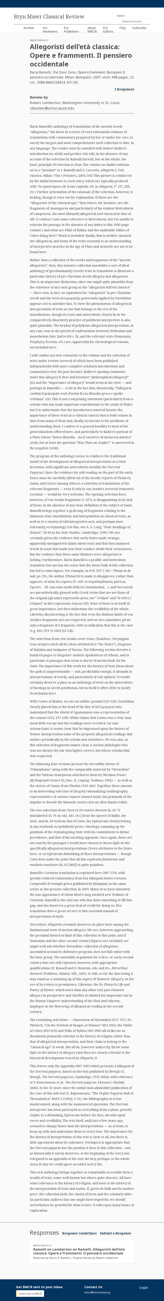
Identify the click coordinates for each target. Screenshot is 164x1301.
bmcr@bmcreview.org (97, 1292)
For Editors (108, 29)
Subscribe (139, 28)
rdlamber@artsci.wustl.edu (52, 108)
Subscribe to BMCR (30, 1293)
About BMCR (92, 29)
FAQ (122, 28)
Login (143, 1287)
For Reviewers (50, 29)
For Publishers (71, 29)
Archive (28, 28)
